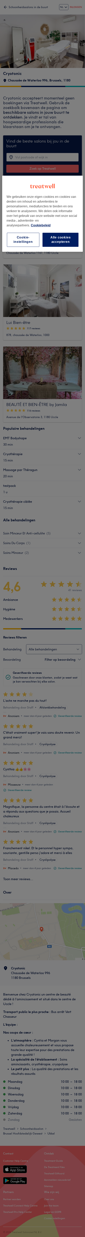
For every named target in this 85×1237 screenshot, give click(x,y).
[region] (42, 214)
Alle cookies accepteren (60, 239)
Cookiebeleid (41, 225)
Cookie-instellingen (23, 239)
